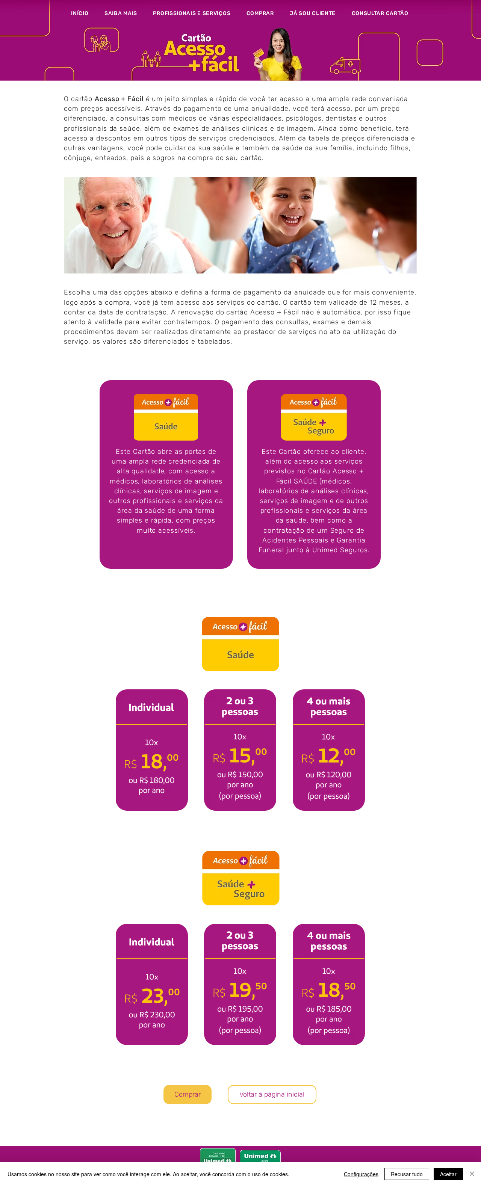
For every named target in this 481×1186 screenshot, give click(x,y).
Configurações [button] (361, 1174)
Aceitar (448, 1174)
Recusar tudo (407, 1174)
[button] (121, 13)
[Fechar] (471, 1174)
